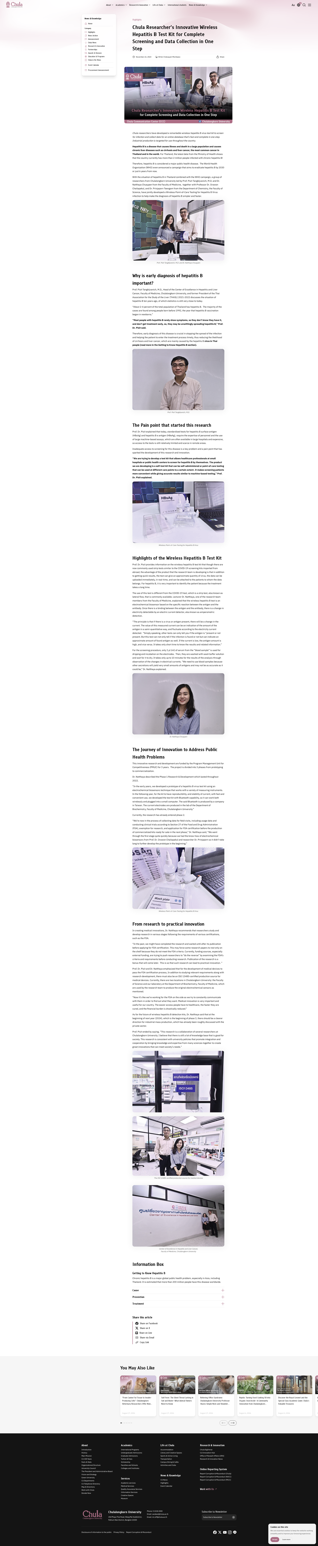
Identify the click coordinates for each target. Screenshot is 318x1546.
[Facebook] (215, 1532)
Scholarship (125, 1462)
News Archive (93, 36)
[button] (121, 1422)
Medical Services (127, 1486)
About (108, 5)
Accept (274, 1539)
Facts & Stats (86, 1462)
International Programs (130, 1450)
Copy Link (144, 1342)
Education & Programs (96, 56)
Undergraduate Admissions (131, 1453)
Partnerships (92, 49)
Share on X (145, 1328)
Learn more (286, 1539)
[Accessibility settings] (293, 4)
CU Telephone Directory (90, 1484)
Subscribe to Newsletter (214, 1511)
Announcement (93, 39)
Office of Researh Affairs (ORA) (212, 1456)
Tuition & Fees (126, 1459)
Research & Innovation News (211, 1459)
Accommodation (166, 1450)
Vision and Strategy (89, 1474)
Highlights (91, 32)
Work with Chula (87, 1490)
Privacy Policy (119, 1532)
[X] (220, 1532)
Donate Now (86, 1493)
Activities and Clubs (168, 1465)
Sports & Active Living (169, 1456)
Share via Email (147, 1337)
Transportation (166, 1459)
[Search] (304, 4)
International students (177, 5)
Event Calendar (93, 65)
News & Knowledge (197, 5)
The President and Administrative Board (97, 1471)
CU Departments (87, 1481)
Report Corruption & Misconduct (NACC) (215, 1477)
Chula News (92, 42)
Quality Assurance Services (131, 1489)
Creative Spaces (127, 1495)
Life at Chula (158, 5)
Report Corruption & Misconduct (138, 1532)
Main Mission (86, 1456)
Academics (120, 5)
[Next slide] (233, 1422)
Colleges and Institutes (130, 1468)
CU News (164, 1480)
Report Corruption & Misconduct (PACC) (215, 1480)
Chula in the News (94, 60)
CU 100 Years (86, 1459)
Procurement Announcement (98, 70)
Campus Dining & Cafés (169, 1462)
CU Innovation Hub (207, 1453)
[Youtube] (225, 1532)
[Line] (235, 1532)
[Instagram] (230, 1532)
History (84, 1453)
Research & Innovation (138, 5)
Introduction (86, 1450)
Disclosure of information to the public (96, 1532)
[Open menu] (309, 4)
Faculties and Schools (129, 1465)
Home (90, 23)
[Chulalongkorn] (14, 5)
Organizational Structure (90, 1465)
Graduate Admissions (129, 1456)
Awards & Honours (95, 53)
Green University (88, 1477)
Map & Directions (88, 1487)
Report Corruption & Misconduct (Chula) (215, 1473)
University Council (88, 1468)
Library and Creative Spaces (171, 1453)
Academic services (128, 1483)
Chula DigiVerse (206, 1450)
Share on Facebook (149, 1323)
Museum (124, 1498)
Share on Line (145, 1332)
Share (222, 57)
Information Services (129, 1492)
